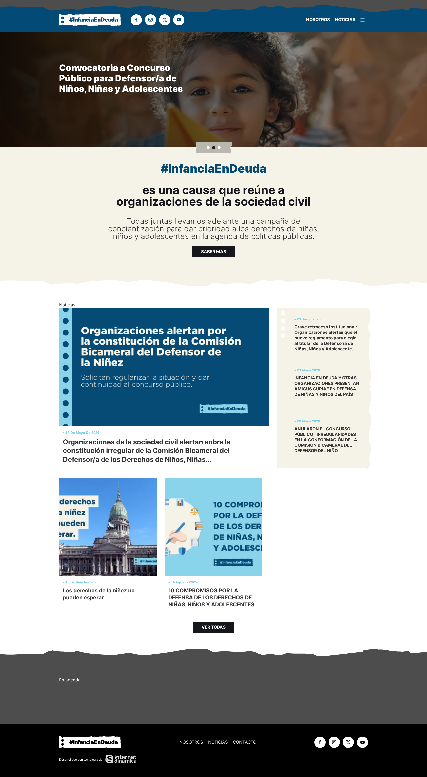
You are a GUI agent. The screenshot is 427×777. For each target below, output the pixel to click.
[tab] (208, 147)
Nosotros (318, 19)
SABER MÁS (213, 251)
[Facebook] (136, 20)
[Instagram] (150, 20)
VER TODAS (214, 627)
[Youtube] (178, 20)
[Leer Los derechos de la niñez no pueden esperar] (108, 545)
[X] (164, 20)
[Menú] (362, 20)
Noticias (345, 19)
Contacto (244, 742)
